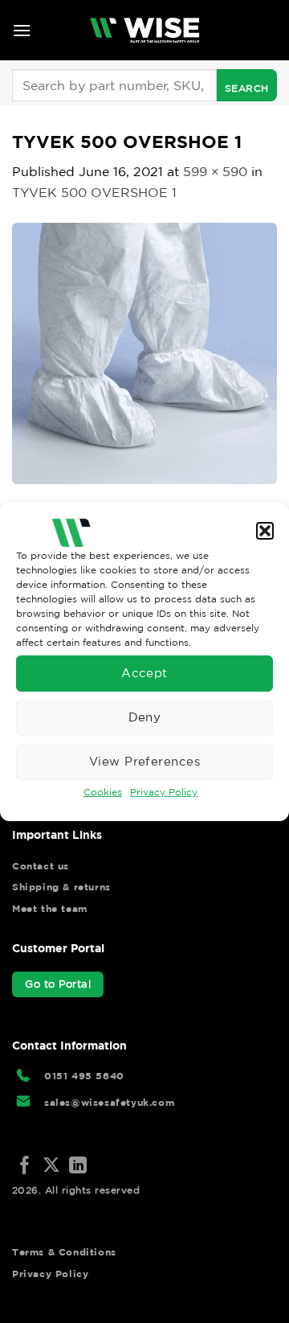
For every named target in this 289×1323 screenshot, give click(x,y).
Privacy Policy (163, 791)
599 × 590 (215, 171)
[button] (265, 530)
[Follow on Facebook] (25, 1167)
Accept (144, 673)
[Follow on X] (51, 1167)
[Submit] (247, 85)
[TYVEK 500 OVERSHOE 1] (144, 351)
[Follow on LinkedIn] (78, 1167)
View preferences (144, 761)
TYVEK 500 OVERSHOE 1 (94, 192)
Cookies (102, 791)
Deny (144, 717)
